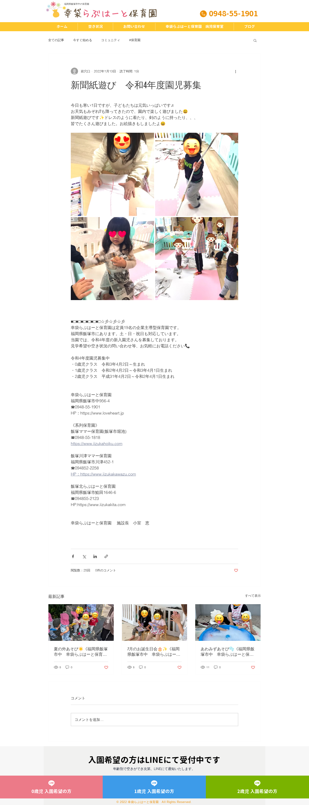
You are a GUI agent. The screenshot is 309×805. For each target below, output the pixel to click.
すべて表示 (253, 596)
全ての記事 (56, 40)
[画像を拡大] (112, 174)
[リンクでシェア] (106, 556)
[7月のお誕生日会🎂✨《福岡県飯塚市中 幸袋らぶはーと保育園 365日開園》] (154, 622)
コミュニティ (110, 40)
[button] (255, 40)
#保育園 (134, 40)
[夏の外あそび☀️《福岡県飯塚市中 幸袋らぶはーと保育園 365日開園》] (81, 622)
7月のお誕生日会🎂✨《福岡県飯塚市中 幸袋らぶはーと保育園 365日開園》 (153, 651)
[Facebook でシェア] (73, 556)
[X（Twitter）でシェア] (84, 556)
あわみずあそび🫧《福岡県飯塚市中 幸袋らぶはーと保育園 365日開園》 (227, 651)
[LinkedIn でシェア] (95, 556)
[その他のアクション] (235, 71)
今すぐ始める (82, 40)
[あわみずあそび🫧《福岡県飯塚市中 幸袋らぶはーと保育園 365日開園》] (228, 622)
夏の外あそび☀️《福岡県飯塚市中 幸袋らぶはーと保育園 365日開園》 (81, 651)
